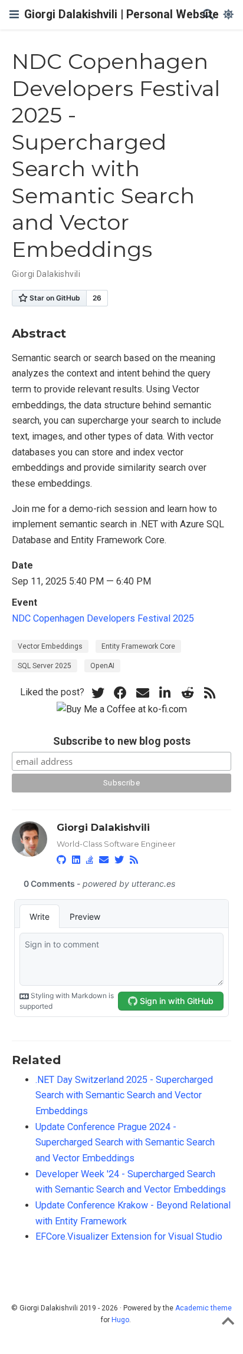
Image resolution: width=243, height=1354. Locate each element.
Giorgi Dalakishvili (46, 274)
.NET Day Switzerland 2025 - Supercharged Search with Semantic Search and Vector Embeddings (124, 1095)
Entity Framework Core (138, 646)
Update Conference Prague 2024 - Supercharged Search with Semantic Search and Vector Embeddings (125, 1142)
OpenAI (102, 666)
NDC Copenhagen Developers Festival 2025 (103, 618)
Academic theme (203, 1308)
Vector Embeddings (50, 646)
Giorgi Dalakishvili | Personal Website (121, 14)
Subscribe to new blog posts (122, 741)
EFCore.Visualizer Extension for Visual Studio (128, 1236)
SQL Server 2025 (44, 666)
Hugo (120, 1320)
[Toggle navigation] (14, 14)
